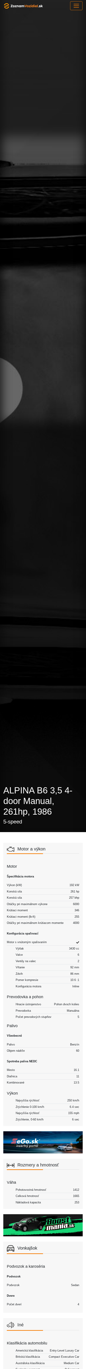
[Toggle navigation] (76, 5)
